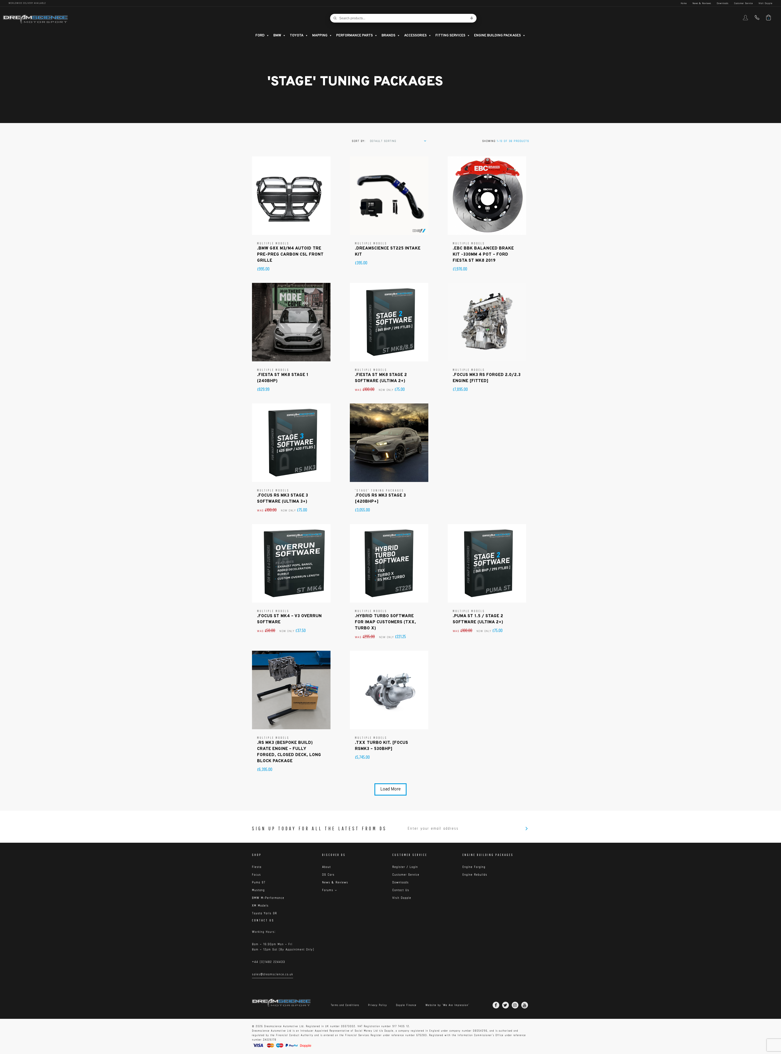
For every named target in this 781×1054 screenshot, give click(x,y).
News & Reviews (702, 3)
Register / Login (405, 866)
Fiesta (257, 866)
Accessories (415, 35)
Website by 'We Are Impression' (447, 1005)
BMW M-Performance (268, 897)
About (326, 866)
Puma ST (259, 882)
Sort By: (358, 140)
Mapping (319, 35)
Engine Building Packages (497, 35)
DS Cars (328, 874)
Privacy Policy (377, 1005)
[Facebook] (496, 1005)
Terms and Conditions (345, 1005)
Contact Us (400, 890)
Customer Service (743, 3)
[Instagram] (515, 1005)
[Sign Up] (526, 828)
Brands (388, 35)
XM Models (260, 905)
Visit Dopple (765, 3)
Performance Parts (354, 35)
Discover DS (334, 855)
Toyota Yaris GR (264, 913)
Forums (327, 890)
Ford (260, 35)
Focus (256, 874)
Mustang (258, 890)
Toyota (296, 35)
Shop (257, 855)
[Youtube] (524, 1005)
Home (684, 3)
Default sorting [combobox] (383, 140)
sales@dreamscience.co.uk (272, 975)
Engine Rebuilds (474, 874)
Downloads (722, 3)
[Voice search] (471, 18)
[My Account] (745, 19)
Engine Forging (473, 866)
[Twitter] (505, 1005)
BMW (277, 35)
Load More (390, 789)
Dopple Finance (406, 1005)
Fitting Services (450, 35)
